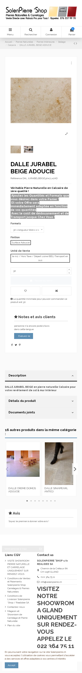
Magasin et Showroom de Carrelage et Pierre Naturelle (17, 616)
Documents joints (22, 412)
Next (75, 469)
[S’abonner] (40, 549)
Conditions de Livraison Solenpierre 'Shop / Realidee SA (18, 599)
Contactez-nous (16, 607)
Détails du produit (22, 400)
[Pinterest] (20, 345)
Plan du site (13, 625)
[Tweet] (16, 345)
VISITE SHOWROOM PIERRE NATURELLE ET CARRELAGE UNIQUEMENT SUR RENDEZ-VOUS (18, 567)
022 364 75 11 (48, 577)
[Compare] (23, 483)
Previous (7, 469)
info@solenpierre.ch (51, 582)
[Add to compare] (56, 291)
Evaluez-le (24, 336)
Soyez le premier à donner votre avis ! (29, 521)
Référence (16, 178)
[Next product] (76, 43)
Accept (11, 665)
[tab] (41, 376)
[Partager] (12, 345)
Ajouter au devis (43, 280)
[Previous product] (75, 43)
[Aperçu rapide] (27, 483)
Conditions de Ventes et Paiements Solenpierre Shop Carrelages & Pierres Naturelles (18, 585)
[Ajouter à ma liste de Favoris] (25, 291)
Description (17, 375)
